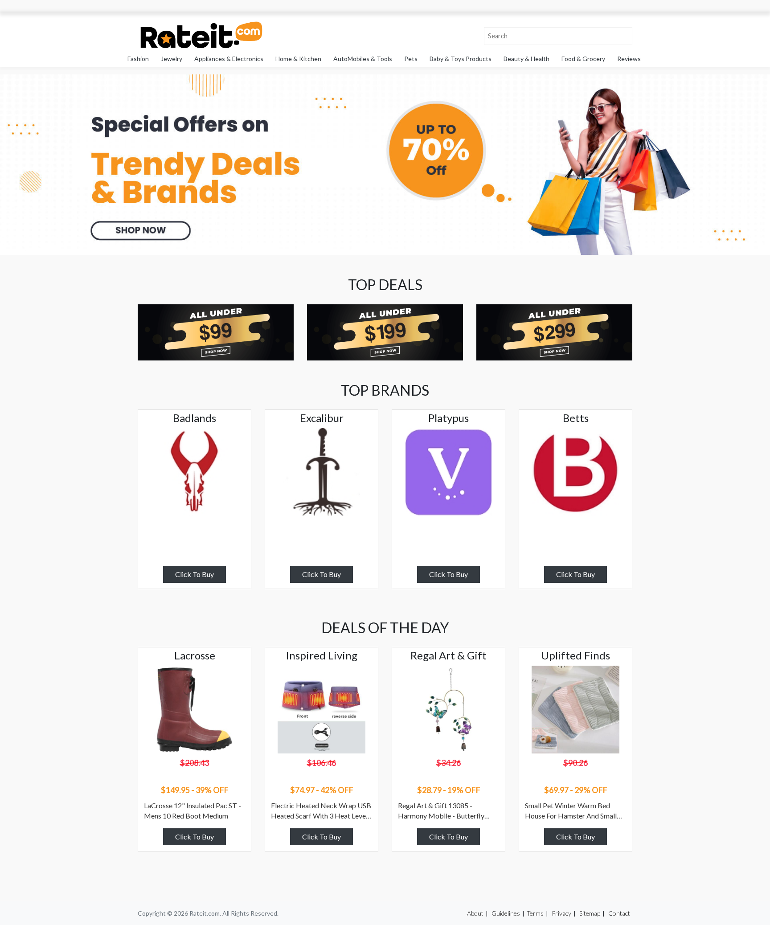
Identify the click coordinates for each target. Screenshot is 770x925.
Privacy (561, 913)
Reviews (629, 58)
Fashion (138, 58)
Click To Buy (194, 574)
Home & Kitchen (298, 58)
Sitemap (589, 913)
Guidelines (505, 913)
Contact (619, 913)
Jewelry (171, 58)
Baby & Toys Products (460, 58)
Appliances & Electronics (228, 58)
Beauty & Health (526, 58)
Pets (411, 58)
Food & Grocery (583, 58)
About (475, 913)
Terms (535, 913)
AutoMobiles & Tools (362, 58)
